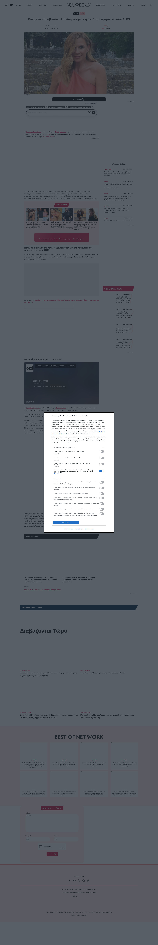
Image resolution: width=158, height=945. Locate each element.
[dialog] (79, 472)
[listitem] (79, 447)
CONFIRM (65, 522)
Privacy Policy (89, 529)
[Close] (110, 416)
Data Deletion (69, 529)
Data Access (79, 529)
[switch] (101, 451)
